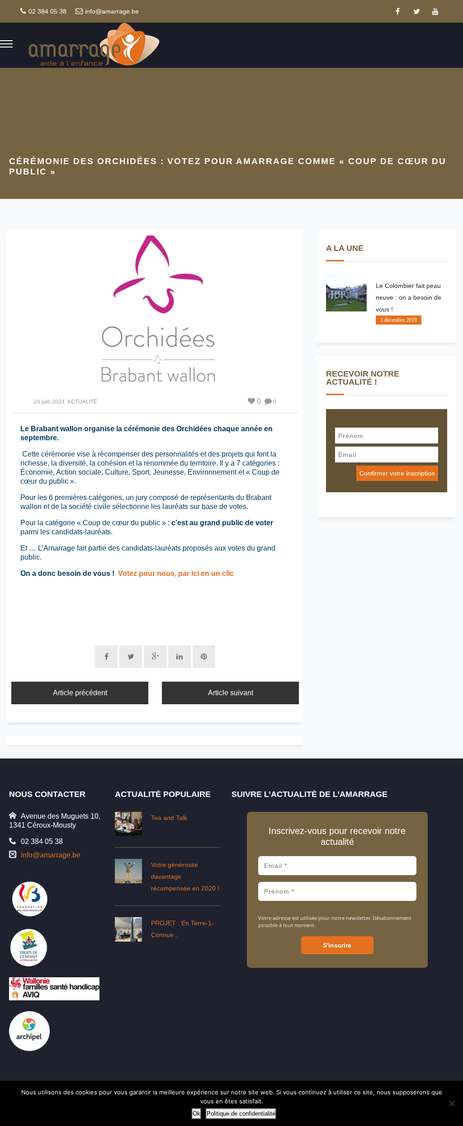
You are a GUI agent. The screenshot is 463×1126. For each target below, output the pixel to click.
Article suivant (230, 693)
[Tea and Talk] (128, 824)
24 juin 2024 (49, 402)
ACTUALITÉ (82, 402)
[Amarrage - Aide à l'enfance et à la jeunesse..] (95, 44)
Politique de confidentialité (241, 1113)
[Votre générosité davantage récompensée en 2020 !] (128, 871)
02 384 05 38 (47, 11)
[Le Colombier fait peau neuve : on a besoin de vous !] (346, 293)
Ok (196, 1113)
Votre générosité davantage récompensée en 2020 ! (185, 876)
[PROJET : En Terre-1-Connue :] (128, 929)
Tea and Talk (169, 817)
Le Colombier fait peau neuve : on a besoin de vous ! (408, 297)
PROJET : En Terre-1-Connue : (182, 928)
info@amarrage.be (112, 11)
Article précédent (80, 693)
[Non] (451, 1103)
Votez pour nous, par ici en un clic (176, 573)
